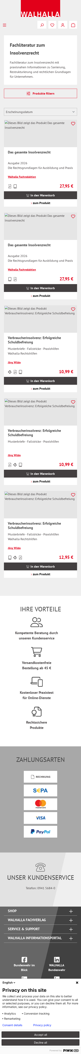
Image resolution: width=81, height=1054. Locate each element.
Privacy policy (42, 1025)
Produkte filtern (43, 93)
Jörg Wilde (14, 362)
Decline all (40, 1042)
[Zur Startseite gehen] (40, 8)
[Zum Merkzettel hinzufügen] (73, 124)
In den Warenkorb (42, 195)
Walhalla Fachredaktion (22, 177)
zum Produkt (41, 203)
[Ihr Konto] (62, 25)
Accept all (40, 1034)
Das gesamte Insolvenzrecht (29, 152)
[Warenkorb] (73, 25)
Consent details (12, 1025)
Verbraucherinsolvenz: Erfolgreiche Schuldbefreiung (34, 340)
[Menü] (4, 25)
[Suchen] (41, 25)
